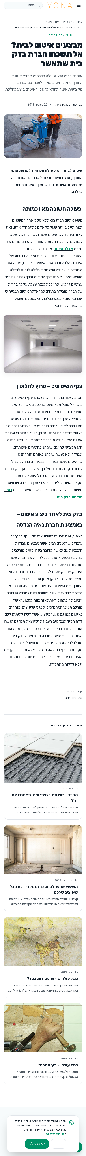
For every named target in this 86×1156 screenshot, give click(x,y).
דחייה (58, 1143)
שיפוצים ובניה (57, 22)
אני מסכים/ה (36, 1143)
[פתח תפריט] (78, 5)
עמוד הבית (75, 22)
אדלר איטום (63, 249)
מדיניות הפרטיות (55, 1134)
